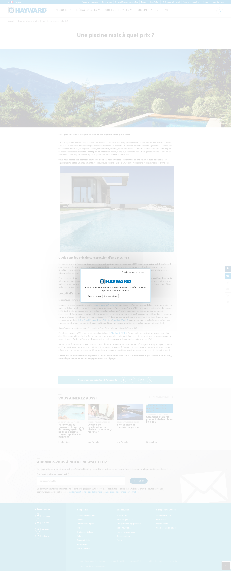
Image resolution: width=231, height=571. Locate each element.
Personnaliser (110, 296)
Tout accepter (94, 296)
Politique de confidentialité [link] (131, 296)
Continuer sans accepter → (134, 272)
